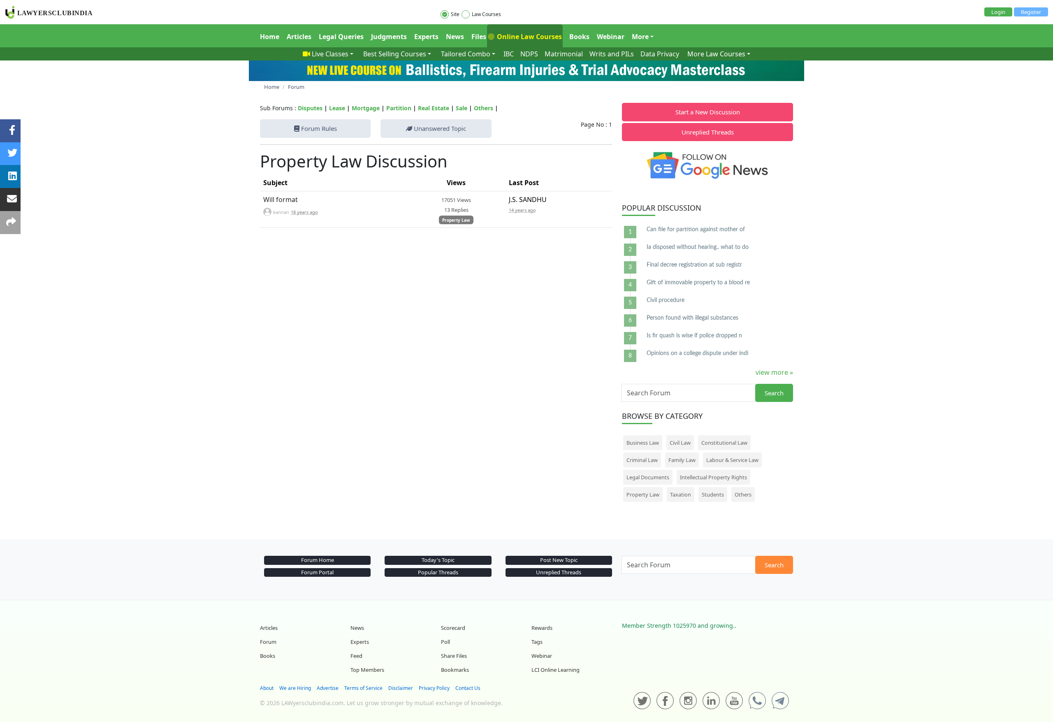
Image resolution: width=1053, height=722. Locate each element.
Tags (537, 641)
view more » (774, 372)
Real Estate (433, 108)
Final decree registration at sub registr (694, 265)
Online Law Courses (528, 36)
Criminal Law (642, 460)
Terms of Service (363, 688)
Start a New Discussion (707, 112)
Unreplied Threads (708, 132)
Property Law (456, 220)
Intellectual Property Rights (713, 477)
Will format (280, 199)
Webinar (610, 36)
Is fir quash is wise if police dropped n (694, 336)
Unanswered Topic (439, 128)
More (640, 36)
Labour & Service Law (732, 460)
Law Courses (486, 14)
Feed (356, 655)
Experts (426, 36)
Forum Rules (318, 128)
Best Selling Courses (394, 53)
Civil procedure (665, 300)
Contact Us (467, 688)
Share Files (454, 655)
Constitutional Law (724, 442)
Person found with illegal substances (692, 318)
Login (998, 12)
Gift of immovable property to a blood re (698, 283)
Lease (337, 108)
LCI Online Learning (555, 669)
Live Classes (330, 53)
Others (483, 108)
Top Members (367, 669)
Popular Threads (438, 572)
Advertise (328, 688)
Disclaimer (400, 688)
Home (269, 36)
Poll (445, 641)
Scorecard (453, 627)
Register (1031, 12)
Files (478, 36)
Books (579, 36)
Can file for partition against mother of (696, 229)
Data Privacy (659, 53)
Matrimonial (564, 53)
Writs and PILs (611, 53)
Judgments (389, 36)
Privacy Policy (434, 688)
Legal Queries (341, 36)
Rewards (541, 627)
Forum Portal (317, 572)
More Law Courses (716, 53)
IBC (508, 53)
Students (713, 494)
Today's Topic (438, 560)
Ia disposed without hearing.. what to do (698, 247)
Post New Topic (559, 560)
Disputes (310, 108)
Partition (398, 108)
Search (774, 393)
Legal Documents (647, 477)
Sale (461, 108)
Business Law (642, 442)
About (267, 688)
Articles (299, 36)
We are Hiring (295, 688)
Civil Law (680, 442)
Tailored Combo (465, 53)
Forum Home (317, 560)
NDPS (529, 53)
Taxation (680, 494)
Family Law (682, 460)
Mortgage (366, 108)
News (455, 36)
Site (455, 14)
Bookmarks (455, 669)
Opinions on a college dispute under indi (697, 353)
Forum (268, 641)
